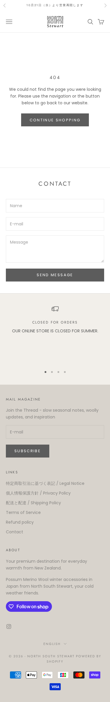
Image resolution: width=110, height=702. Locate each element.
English (52, 643)
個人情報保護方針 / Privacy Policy (38, 493)
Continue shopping (55, 120)
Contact (14, 532)
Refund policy (20, 522)
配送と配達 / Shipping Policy (33, 503)
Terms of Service (23, 512)
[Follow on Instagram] (9, 626)
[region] (55, 333)
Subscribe (27, 451)
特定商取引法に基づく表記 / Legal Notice (45, 483)
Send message (55, 275)
